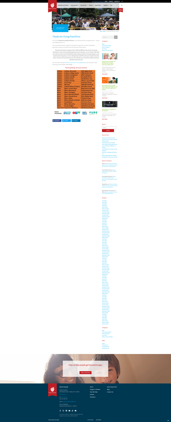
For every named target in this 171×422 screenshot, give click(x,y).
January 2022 (105, 285)
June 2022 (104, 277)
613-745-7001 (64, 397)
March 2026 (105, 207)
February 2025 (105, 227)
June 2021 (104, 296)
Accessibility (98, 419)
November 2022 (105, 269)
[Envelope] (75, 410)
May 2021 (104, 298)
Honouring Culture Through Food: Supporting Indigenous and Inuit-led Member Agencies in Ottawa (109, 87)
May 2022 (104, 279)
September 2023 (106, 255)
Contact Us (117, 1)
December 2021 (105, 287)
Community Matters (106, 45)
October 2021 (105, 290)
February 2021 (105, 303)
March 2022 (105, 282)
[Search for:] (109, 127)
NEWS (106, 1)
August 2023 (105, 256)
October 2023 (105, 253)
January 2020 (105, 323)
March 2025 (105, 226)
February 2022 (105, 283)
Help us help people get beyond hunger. (85, 365)
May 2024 (104, 242)
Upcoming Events (112, 387)
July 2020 (104, 314)
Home (101, 31)
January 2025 (105, 229)
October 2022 (105, 271)
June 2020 (104, 315)
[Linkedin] (66, 410)
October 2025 (105, 215)
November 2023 (105, 251)
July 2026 (104, 200)
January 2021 (105, 304)
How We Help (74, 5)
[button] (122, 5)
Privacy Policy (90, 419)
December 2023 (105, 250)
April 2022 (104, 280)
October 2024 (105, 234)
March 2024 (105, 245)
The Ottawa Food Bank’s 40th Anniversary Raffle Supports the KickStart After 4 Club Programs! (109, 165)
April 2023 (104, 263)
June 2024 (104, 240)
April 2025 (104, 224)
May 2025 (104, 223)
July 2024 (104, 239)
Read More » (105, 74)
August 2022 (105, 274)
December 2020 (105, 306)
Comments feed (105, 346)
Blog (103, 44)
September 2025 (106, 216)
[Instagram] (63, 410)
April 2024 (104, 243)
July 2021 (104, 295)
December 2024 (105, 231)
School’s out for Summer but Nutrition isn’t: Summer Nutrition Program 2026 (108, 63)
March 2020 (105, 320)
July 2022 (104, 275)
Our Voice (104, 48)
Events (91, 5)
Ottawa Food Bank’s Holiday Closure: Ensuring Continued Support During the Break (109, 186)
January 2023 (105, 266)
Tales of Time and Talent (107, 50)
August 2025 (105, 218)
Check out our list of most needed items (76, 62)
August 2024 (105, 237)
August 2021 (105, 293)
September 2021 (106, 291)
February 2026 (105, 208)
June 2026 (104, 202)
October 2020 (105, 309)
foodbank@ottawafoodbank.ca (69, 401)
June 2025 (104, 221)
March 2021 (105, 301)
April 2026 (104, 205)
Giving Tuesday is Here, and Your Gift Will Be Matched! (109, 171)
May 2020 (104, 317)
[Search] (115, 37)
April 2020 (104, 319)
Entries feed (104, 345)
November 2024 (105, 232)
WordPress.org (105, 348)
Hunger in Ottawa (63, 5)
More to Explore (105, 47)
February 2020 (105, 322)
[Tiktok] (72, 410)
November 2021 (105, 288)
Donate (111, 1)
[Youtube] (69, 410)
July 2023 (104, 258)
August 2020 (105, 312)
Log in (103, 343)
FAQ (111, 5)
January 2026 (105, 210)
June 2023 (104, 259)
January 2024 (105, 248)
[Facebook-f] (60, 410)
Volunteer (83, 5)
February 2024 (105, 247)
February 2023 (105, 264)
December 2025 (105, 211)
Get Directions (62, 394)
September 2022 (106, 272)
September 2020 (106, 311)
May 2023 (104, 261)
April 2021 (104, 299)
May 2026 (104, 204)
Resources (98, 5)
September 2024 (106, 235)
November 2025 (105, 213)
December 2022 (105, 267)
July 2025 (104, 219)
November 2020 (105, 307)
